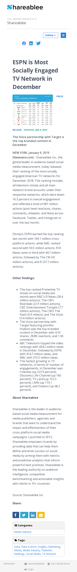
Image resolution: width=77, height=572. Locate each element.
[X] (38, 43)
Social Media (33, 554)
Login (30, 569)
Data (17, 546)
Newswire (9, 563)
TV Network (49, 554)
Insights (42, 546)
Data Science (29, 546)
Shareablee (16, 23)
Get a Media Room (60, 563)
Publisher (46, 550)
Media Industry (22, 532)
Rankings (19, 554)
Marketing (54, 546)
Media (17, 550)
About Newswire (36, 563)
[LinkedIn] (31, 43)
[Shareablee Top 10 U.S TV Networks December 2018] (33, 110)
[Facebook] (24, 43)
